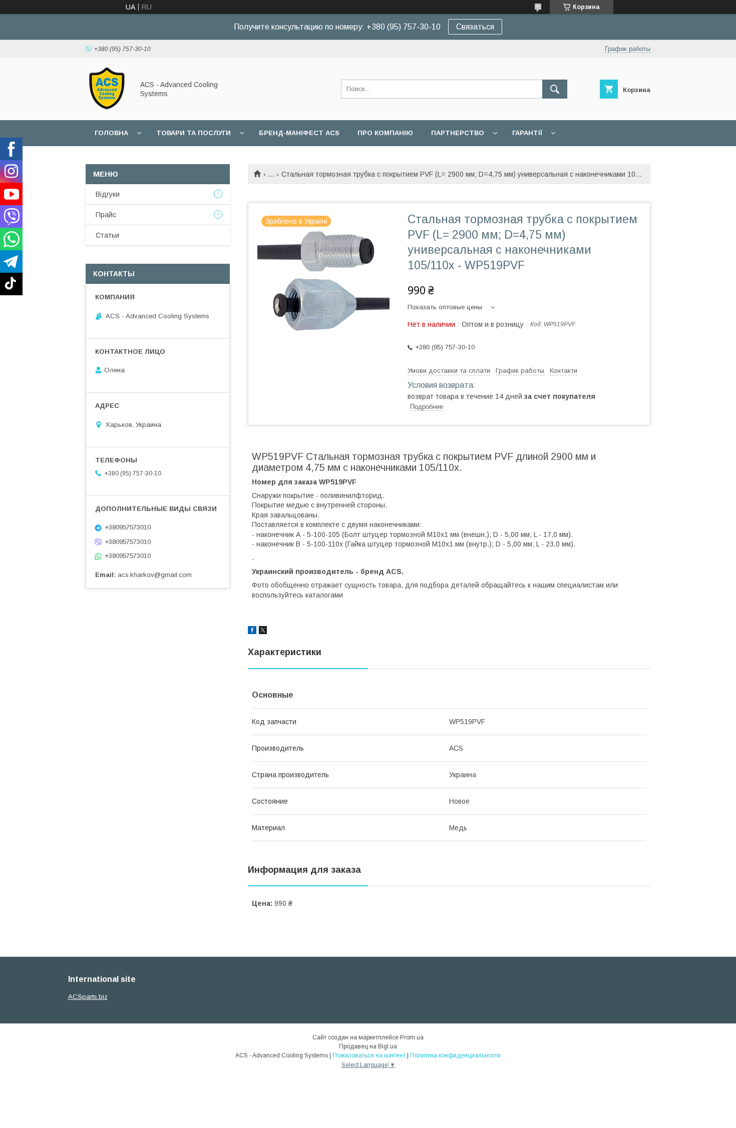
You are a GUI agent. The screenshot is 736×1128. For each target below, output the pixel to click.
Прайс (106, 215)
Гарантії (527, 133)
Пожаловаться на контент (369, 1055)
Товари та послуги (193, 133)
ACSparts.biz (88, 996)
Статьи (107, 235)
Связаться (475, 27)
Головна (111, 133)
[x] (263, 632)
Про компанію (385, 133)
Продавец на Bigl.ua (368, 1046)
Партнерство (457, 133)
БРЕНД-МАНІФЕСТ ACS (299, 133)
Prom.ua (412, 1037)
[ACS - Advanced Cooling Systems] (107, 107)
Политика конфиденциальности (455, 1055)
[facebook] (252, 632)
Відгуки (108, 194)
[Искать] (554, 89)
